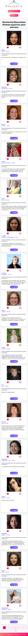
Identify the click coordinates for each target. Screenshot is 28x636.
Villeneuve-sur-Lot (6, 460)
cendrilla (4, 273)
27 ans (8, 497)
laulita (3, 124)
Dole (3, 423)
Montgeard (4, 274)
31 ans (8, 125)
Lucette (3, 161)
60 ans (6, 423)
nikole (3, 310)
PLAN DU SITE (17, 634)
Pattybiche (4, 533)
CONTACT (24, 634)
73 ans (9, 274)
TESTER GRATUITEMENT (14, 11)
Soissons (4, 311)
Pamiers (4, 125)
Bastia (3, 51)
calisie (3, 347)
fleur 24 (3, 422)
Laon (3, 386)
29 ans (10, 88)
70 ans (13, 162)
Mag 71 (3, 570)
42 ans (8, 535)
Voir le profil (14, 63)
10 (15, 630)
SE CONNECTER (14, 15)
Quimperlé (4, 609)
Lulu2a (3, 496)
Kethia (3, 50)
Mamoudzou (5, 88)
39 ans (7, 51)
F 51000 (4, 236)
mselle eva (4, 87)
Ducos (3, 198)
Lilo (2, 384)
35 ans (8, 348)
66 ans (8, 311)
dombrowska (5, 608)
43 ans (6, 386)
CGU (11, 634)
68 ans (7, 200)
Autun (3, 572)
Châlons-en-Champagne (8, 237)
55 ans (7, 572)
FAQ (9, 634)
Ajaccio (3, 497)
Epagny (3, 535)
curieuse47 (4, 459)
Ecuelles (4, 348)
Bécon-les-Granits (6, 162)
